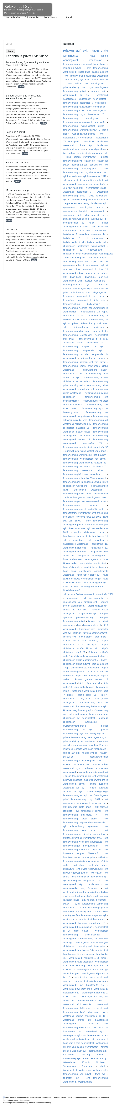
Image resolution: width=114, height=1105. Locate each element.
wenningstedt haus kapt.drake (78, 961)
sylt (66, 75)
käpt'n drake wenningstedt (87, 656)
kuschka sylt (69, 636)
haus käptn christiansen (94, 567)
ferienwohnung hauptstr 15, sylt (83, 346)
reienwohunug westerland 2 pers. (89, 745)
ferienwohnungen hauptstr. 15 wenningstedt (84, 478)
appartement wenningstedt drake (83, 207)
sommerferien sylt (87, 772)
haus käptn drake (97, 149)
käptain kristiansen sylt (87, 675)
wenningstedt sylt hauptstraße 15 (83, 985)
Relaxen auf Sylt (18, 6)
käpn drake (100, 636)
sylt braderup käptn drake (77, 807)
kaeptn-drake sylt (87, 613)
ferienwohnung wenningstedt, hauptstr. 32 (84, 462)
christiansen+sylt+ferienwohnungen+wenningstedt (88, 253)
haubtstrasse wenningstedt (76, 536)
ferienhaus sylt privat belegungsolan (89, 292)
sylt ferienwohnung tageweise (80, 826)
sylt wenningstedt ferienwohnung (89, 876)
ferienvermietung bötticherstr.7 (81, 304)
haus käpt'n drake (72, 567)
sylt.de (66, 903)
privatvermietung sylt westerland (79, 741)
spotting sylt (96, 164)
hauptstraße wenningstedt (91, 555)
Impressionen (50, 17)
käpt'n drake (94, 652)
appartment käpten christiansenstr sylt (84, 215)
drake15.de (90, 277)
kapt (79, 625)
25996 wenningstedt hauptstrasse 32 (89, 199)
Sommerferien (70, 1066)
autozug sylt (97, 219)
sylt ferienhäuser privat (88, 811)
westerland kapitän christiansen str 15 (84, 1016)
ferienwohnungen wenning (80, 505)
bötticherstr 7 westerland (93, 230)
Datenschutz (25, 1100)
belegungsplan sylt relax (78, 222)
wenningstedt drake (96, 188)
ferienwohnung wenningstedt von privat (84, 458)
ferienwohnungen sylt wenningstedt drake (85, 497)
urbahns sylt (98, 91)
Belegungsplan (32, 17)
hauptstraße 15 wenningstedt (78, 137)
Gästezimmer (69, 1062)
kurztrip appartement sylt (94, 633)
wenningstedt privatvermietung (90, 981)
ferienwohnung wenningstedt (81, 118)
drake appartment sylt (89, 273)
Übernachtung (85, 1081)
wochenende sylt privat (94, 1035)
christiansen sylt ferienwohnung (82, 249)
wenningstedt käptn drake (92, 919)
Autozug (86, 1054)
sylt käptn (79, 865)
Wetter (82, 1070)
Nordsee (100, 1062)
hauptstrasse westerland (75, 544)
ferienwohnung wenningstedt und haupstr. (84, 455)
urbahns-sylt (95, 60)
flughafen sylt (71, 1078)
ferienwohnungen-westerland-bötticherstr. (83, 509)
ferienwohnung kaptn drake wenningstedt (84, 110)
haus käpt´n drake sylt (88, 574)
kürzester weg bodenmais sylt (91, 706)
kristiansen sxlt (87, 629)
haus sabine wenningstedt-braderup (83, 586)
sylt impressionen (72, 176)
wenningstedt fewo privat (92, 946)
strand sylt (103, 772)
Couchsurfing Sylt (71, 1058)
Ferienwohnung (98, 1058)
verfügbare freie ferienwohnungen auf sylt (85, 915)
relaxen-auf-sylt (79, 164)
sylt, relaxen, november (94, 900)
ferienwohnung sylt (97, 1070)
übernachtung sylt (97, 1051)
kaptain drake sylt (92, 625)
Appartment (69, 1054)
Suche (9, 44)
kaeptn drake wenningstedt (76, 153)
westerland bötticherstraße (77, 1004)
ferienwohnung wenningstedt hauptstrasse (84, 64)
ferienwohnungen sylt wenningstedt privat (84, 501)
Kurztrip (86, 1062)
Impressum (13, 1100)
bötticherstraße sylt (96, 242)
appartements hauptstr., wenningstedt (83, 211)
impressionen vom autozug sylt (80, 602)
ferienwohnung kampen (93, 358)
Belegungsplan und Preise (99, 1097)
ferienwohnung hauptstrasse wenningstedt (84, 106)
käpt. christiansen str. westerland (82, 667)
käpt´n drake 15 (87, 695)
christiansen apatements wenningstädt (84, 246)
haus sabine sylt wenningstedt (85, 83)
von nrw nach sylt (72, 188)
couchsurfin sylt (97, 257)
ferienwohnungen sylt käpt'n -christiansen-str (85, 493)
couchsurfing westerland (75, 261)
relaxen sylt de (89, 753)
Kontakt (69, 17)
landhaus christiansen (85, 714)
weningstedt (69, 919)
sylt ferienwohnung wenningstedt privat (82, 838)
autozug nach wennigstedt (76, 219)
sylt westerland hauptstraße (78, 896)
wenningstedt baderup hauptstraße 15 (84, 923)
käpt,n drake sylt (100, 664)
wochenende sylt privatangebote (79, 1039)
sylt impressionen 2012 (94, 176)
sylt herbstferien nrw (96, 172)
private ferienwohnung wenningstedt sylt (84, 737)
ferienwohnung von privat (77, 1074)
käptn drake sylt (100, 72)
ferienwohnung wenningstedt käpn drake (85, 451)
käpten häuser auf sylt (89, 683)
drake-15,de (75, 277)
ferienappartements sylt (76, 284)
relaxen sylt (89, 161)
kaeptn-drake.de (100, 153)
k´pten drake (85, 636)
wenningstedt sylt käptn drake (77, 989)
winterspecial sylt (71, 1035)
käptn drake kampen (84, 687)
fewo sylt (80, 516)
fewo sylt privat (93, 516)
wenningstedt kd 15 (76, 95)
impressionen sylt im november (85, 598)
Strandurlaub (87, 1066)
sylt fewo (97, 849)
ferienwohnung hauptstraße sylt (82, 350)
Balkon (100, 1054)
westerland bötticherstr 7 (77, 191)
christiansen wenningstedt (92, 99)
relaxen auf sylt (75, 50)
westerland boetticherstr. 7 (92, 1000)
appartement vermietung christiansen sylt (85, 203)
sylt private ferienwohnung (89, 869)
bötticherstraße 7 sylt (73, 242)
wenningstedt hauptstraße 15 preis (87, 958)
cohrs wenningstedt (75, 257)
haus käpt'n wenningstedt (93, 563)
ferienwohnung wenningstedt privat (83, 126)
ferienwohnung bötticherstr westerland (89, 75)
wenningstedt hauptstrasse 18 (78, 950)
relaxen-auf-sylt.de (72, 68)
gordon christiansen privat (89, 532)
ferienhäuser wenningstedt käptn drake (84, 300)
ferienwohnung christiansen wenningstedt (84, 331)
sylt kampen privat (87, 857)
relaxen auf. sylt (71, 753)
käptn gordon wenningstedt (81, 157)
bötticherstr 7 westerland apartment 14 (84, 234)
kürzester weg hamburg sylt (77, 710)
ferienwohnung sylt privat (77, 79)
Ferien (86, 1058)
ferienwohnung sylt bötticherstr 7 (83, 114)
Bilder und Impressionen (77, 1097)
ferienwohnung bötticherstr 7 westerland (84, 103)
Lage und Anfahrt (13, 17)
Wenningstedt (70, 1070)
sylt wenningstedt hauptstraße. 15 (81, 880)
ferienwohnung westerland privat (83, 470)
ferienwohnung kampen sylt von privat (84, 362)
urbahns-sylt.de (100, 911)
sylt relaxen (96, 872)
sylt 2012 (95, 799)
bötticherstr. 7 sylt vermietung (83, 238)
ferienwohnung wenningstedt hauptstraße (84, 122)
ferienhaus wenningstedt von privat (83, 296)
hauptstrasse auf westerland (89, 540)
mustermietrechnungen (74, 725)
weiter (21, 87)
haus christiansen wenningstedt (80, 559)
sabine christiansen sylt (76, 764)
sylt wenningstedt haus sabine (78, 180)
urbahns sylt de (83, 911)
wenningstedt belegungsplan (77, 927)
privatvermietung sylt (74, 87)
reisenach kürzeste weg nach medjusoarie (84, 749)
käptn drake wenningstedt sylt (86, 691)
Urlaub (102, 1066)
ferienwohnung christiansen (89, 327)
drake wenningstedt (86, 269)
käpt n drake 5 (71, 640)
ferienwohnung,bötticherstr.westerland (82, 474)
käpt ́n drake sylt (90, 640)
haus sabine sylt (100, 79)
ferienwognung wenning (75, 308)
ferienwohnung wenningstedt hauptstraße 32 (85, 447)
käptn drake (84, 72)
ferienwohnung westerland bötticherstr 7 (84, 466)
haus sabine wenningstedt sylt (91, 582)
